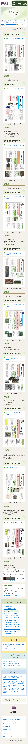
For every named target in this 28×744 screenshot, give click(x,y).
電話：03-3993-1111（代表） (10, 723)
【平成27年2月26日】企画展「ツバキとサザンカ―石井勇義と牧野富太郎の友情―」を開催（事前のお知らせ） (13, 678)
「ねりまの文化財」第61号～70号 (11, 665)
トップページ (10, 20)
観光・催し (17, 20)
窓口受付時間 (6, 726)
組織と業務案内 (7, 729)
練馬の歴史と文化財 (17, 22)
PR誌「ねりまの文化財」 (11, 24)
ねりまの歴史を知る (8, 22)
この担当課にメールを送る (10, 595)
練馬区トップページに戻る (9, 736)
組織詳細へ (10, 590)
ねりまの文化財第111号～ (9, 661)
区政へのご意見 (7, 733)
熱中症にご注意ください (11, 648)
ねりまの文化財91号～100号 (10, 663)
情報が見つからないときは (12, 700)
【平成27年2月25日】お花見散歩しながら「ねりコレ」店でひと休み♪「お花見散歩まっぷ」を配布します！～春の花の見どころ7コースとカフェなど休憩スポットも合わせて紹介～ (13, 683)
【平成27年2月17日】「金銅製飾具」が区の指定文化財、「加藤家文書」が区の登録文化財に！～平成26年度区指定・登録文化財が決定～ (13, 690)
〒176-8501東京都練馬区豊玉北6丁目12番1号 (11, 719)
